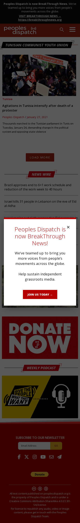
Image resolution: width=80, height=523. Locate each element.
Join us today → (40, 294)
